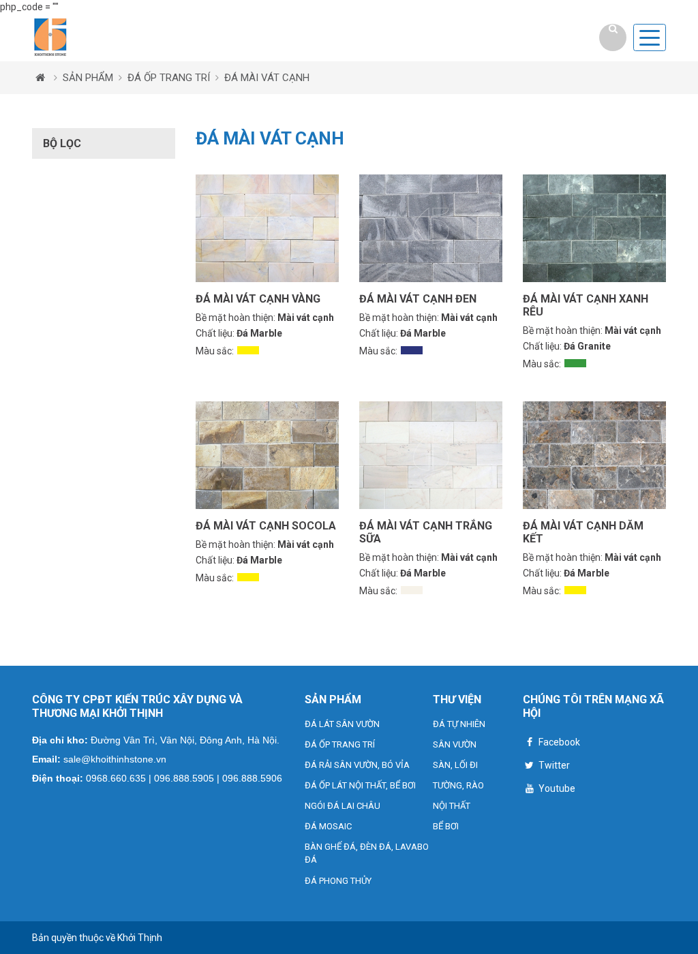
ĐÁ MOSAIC (328, 826)
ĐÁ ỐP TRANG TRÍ (168, 78)
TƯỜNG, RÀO (458, 785)
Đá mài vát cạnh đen (417, 298)
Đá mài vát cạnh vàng (258, 298)
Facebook (558, 742)
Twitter (553, 765)
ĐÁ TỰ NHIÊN (459, 724)
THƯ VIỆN (457, 699)
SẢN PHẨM (88, 78)
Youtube (555, 788)
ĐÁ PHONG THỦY (338, 881)
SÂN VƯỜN (454, 744)
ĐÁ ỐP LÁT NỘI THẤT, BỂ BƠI (360, 785)
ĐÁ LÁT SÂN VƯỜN (342, 724)
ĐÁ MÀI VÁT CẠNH (266, 78)
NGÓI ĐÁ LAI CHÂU (342, 806)
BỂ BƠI (446, 826)
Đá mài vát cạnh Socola (266, 525)
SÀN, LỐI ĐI (455, 765)
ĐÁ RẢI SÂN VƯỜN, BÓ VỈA (357, 765)
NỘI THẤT (451, 806)
